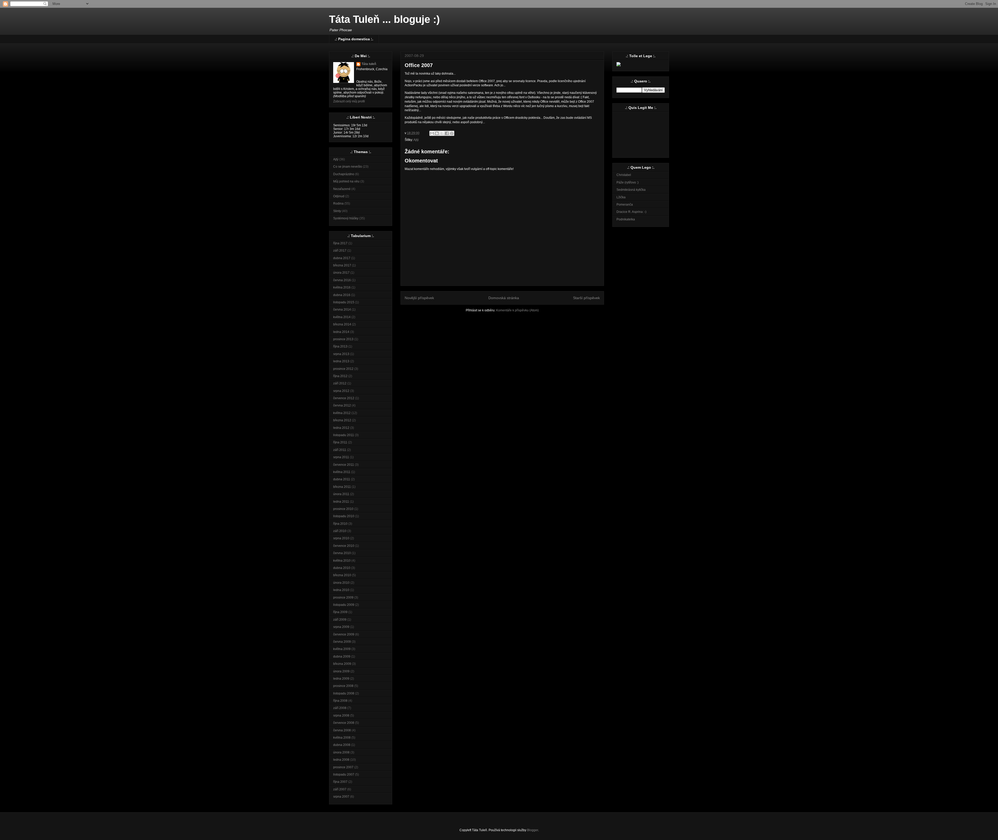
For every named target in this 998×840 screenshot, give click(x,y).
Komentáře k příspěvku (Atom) (517, 310)
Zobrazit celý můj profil (349, 101)
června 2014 (342, 309)
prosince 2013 (343, 339)
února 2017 (341, 272)
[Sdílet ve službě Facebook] (446, 133)
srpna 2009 (341, 627)
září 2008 (339, 708)
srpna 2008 (341, 715)
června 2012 (342, 405)
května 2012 (342, 413)
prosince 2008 (343, 686)
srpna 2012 (341, 391)
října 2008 (340, 701)
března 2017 (342, 265)
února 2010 (341, 583)
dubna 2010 (341, 568)
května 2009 (342, 649)
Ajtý (416, 140)
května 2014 (342, 317)
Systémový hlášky (345, 218)
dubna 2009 (341, 656)
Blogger (532, 830)
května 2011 (341, 472)
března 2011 (342, 487)
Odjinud (338, 196)
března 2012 (342, 420)
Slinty (337, 211)
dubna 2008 (341, 745)
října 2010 (340, 524)
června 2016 (342, 280)
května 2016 (342, 287)
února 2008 (341, 752)
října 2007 (340, 782)
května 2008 (342, 737)
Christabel (623, 175)
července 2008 (343, 723)
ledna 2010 (341, 590)
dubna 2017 (341, 258)
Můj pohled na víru (346, 181)
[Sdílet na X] (441, 133)
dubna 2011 (341, 479)
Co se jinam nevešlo (347, 166)
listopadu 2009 (343, 605)
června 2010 (342, 553)
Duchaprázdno (343, 174)
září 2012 (339, 383)
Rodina (338, 203)
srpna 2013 (341, 354)
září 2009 (339, 619)
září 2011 (339, 450)
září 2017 (339, 250)
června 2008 (342, 730)
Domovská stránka (503, 298)
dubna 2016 (341, 295)
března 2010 (342, 575)
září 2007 (339, 789)
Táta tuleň (369, 64)
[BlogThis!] (436, 133)
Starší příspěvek (586, 298)
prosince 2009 (343, 597)
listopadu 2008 (343, 693)
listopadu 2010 (343, 516)
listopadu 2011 (343, 435)
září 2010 (339, 531)
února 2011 (341, 494)
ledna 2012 (341, 428)
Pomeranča (624, 204)
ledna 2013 (341, 361)
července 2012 (343, 398)
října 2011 (340, 442)
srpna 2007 (341, 796)
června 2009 (342, 642)
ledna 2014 (341, 332)
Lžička (621, 197)
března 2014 (342, 324)
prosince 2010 (343, 509)
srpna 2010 (341, 538)
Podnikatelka (625, 219)
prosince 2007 (343, 767)
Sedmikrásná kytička (631, 190)
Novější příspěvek (419, 298)
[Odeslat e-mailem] (432, 133)
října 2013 (340, 346)
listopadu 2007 (343, 774)
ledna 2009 (341, 678)
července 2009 (343, 634)
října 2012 (340, 376)
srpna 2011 (341, 457)
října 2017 (340, 243)
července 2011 (343, 465)
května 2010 (342, 560)
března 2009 (342, 664)
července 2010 (343, 546)
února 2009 (341, 671)
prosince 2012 (343, 369)
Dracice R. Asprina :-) (631, 212)
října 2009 (340, 612)
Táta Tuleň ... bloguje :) (384, 19)
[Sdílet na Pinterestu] (451, 133)
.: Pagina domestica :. (354, 39)
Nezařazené (342, 189)
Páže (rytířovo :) (627, 182)
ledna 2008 (341, 760)
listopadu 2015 (343, 302)
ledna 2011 (341, 501)
